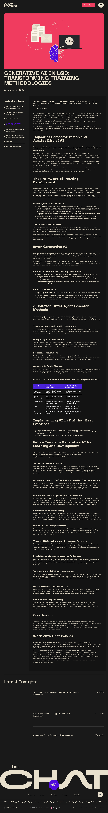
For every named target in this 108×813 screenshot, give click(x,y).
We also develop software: (88, 808)
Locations (43, 795)
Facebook (54, 795)
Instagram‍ (66, 795)
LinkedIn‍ (77, 795)
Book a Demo (88, 5)
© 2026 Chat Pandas (11, 808)
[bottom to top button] (100, 794)
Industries (31, 795)
